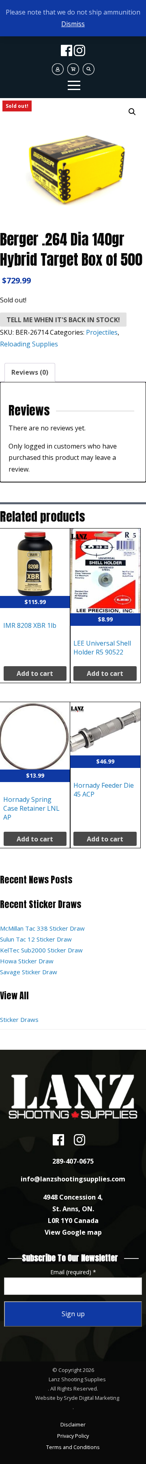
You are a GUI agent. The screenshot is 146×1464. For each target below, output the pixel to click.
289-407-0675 (73, 1161)
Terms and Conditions (73, 1447)
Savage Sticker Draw (28, 972)
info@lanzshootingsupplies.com (73, 1179)
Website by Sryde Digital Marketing (77, 1397)
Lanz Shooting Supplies (77, 1379)
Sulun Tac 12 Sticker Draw (36, 939)
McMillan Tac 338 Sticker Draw (42, 928)
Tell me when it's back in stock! (63, 319)
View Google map (73, 1232)
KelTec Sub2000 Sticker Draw (41, 950)
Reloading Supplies (29, 344)
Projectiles (102, 332)
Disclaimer (73, 1424)
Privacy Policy (73, 1435)
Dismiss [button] (73, 23)
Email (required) (73, 1272)
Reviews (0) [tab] (29, 372)
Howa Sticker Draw (27, 961)
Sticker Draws (19, 1019)
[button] (132, 112)
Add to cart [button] (35, 673)
